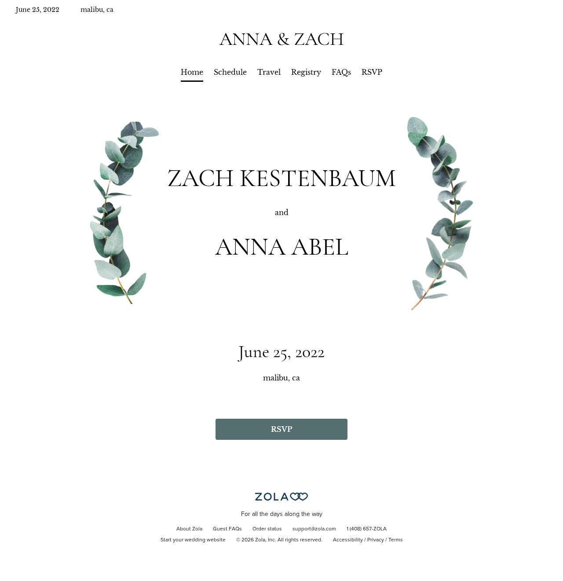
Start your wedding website (193, 540)
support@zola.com (314, 529)
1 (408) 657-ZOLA (367, 529)
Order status (267, 529)
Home (192, 72)
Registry (306, 72)
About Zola (189, 529)
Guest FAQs (227, 529)
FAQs (341, 72)
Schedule (230, 72)
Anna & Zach (281, 39)
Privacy (375, 540)
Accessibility (348, 540)
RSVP (372, 72)
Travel (269, 72)
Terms (395, 540)
